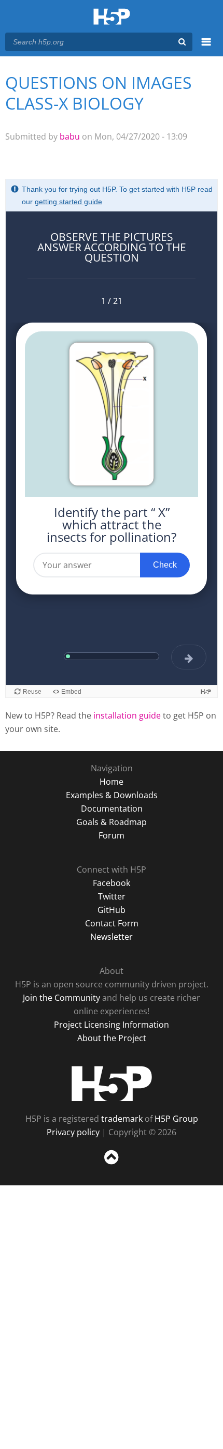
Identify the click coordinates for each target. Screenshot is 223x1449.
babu (70, 136)
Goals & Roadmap (111, 822)
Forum (111, 835)
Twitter (112, 896)
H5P (112, 1083)
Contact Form (111, 923)
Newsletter (111, 936)
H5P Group (176, 1118)
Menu (206, 47)
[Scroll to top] (111, 1164)
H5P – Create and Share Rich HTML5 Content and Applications (112, 17)
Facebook (111, 883)
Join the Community (61, 997)
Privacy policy (73, 1132)
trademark (122, 1118)
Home (111, 781)
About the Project (111, 1038)
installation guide (127, 715)
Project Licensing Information (111, 1024)
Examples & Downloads (112, 795)
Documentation (112, 808)
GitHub (111, 910)
